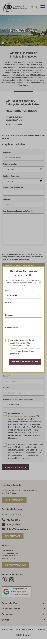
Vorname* (9, 302)
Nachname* (10, 315)
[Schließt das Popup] (41, 269)
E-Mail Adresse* (12, 327)
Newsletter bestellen (25, 361)
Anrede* (8, 290)
